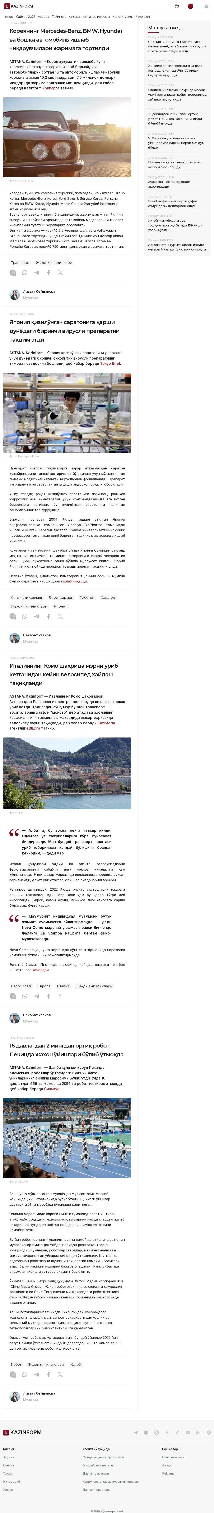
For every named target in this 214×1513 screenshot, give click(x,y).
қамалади (40, 970)
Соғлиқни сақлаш (26, 598)
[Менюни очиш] (207, 6)
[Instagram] (12, 273)
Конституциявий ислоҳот (131, 17)
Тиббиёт (87, 598)
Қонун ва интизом (96, 17)
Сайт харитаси (173, 1457)
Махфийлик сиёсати (98, 1465)
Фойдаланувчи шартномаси (103, 1457)
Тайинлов (59, 17)
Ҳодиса (74, 17)
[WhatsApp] (24, 273)
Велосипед (21, 986)
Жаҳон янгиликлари (54, 263)
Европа (44, 986)
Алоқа (166, 1465)
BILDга (34, 728)
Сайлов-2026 (25, 17)
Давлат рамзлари (96, 1473)
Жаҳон (8, 1490)
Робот (16, 1365)
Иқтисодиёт (12, 1482)
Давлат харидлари (97, 1490)
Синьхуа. (51, 1089)
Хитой (76, 1365)
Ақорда (43, 17)
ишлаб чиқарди (74, 581)
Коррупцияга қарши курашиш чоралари (111, 1482)
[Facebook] (48, 273)
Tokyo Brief (110, 363)
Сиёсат (8, 1465)
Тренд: (8, 16)
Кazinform (106, 723)
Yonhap (49, 88)
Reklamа (168, 1473)
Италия (63, 986)
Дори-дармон (60, 598)
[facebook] (167, 1432)
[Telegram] (36, 273)
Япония (61, 606)
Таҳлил (8, 1473)
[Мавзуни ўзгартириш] (193, 6)
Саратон (108, 598)
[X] (60, 273)
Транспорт (20, 263)
